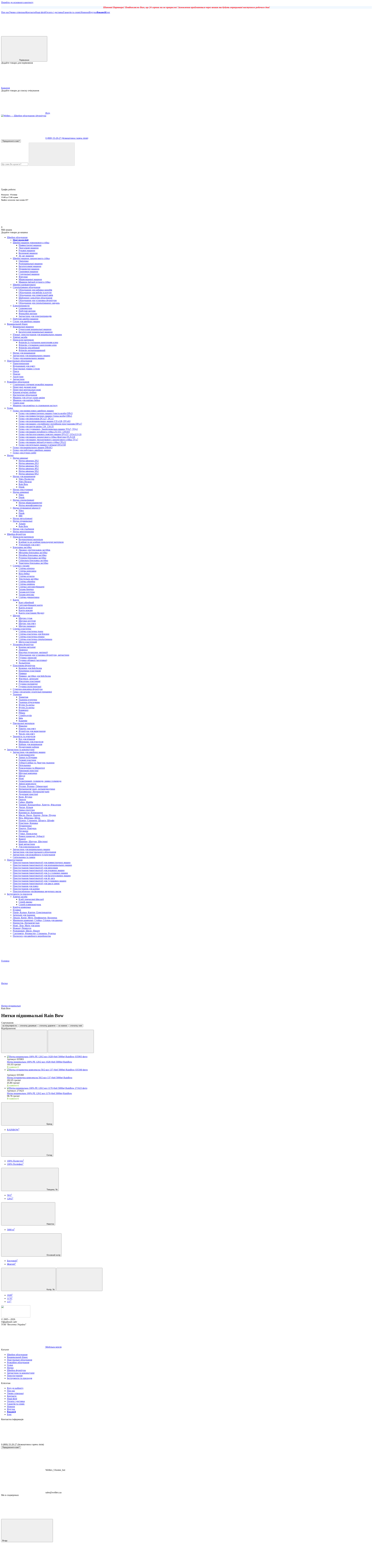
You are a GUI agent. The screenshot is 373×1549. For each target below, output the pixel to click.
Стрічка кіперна (27, 568)
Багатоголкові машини (30, 266)
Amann (22, 523)
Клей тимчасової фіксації (31, 899)
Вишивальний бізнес (17, 324)
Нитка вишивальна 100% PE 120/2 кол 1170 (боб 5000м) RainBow (39, 1093)
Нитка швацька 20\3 (29, 463)
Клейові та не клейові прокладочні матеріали (41, 542)
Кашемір (23, 720)
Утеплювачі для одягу (29, 544)
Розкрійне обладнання (18, 382)
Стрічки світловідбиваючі (31, 586)
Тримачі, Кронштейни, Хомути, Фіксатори (40, 804)
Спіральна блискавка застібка (33, 560)
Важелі (22, 839)
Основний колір (53, 1255)
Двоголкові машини (29, 248)
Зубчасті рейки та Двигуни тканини (36, 762)
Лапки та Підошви (28, 757)
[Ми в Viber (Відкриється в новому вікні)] (154, 35)
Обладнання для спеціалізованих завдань (39, 303)
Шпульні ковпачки (28, 773)
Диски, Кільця (26, 807)
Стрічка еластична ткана (31, 631)
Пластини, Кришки (28, 823)
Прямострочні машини (30, 245)
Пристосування (14, 860)
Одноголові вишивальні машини (35, 329)
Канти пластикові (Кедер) (31, 613)
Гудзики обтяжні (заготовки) (33, 660)
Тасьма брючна (26, 589)
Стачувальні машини (29, 274)
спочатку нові (76, 1026)
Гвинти (22, 799)
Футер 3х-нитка (26, 705)
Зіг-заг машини (26, 255)
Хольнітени (24, 663)
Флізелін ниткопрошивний (32, 350)
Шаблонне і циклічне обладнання (35, 298)
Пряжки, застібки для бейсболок (35, 676)
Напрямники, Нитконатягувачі (34, 791)
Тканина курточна (28, 699)
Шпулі (22, 776)
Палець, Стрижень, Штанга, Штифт (36, 820)
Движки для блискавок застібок (34, 550)
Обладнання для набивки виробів (35, 290)
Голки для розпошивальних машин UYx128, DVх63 (44, 421)
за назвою (62, 1026)
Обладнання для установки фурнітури (38, 300)
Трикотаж (23, 697)
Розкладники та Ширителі (32, 768)
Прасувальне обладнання (19, 361)
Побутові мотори (27, 311)
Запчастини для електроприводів (35, 316)
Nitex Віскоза (25, 481)
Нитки (10, 455)
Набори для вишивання (30, 744)
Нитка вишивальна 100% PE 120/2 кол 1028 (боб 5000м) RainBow (39, 1062)
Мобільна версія (53, 1347)
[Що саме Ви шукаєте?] (52, 154)
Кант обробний (26, 602)
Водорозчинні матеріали (31, 539)
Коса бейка (24, 573)
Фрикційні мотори (28, 313)
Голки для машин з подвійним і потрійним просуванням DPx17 (50, 424)
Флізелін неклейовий (29, 347)
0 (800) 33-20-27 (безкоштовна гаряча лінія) (66, 138)
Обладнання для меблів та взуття (35, 292)
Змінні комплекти (27, 783)
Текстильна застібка (28, 579)
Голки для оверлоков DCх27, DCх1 (36, 418)
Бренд (49, 1124)
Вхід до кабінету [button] (15, 1388)
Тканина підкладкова (29, 702)
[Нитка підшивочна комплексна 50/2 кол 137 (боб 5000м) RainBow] (189, 1069)
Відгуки (93, 12)
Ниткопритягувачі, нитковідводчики (37, 789)
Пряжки (23, 673)
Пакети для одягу (27, 728)
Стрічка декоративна (29, 597)
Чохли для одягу (27, 734)
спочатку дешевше (28, 1026)
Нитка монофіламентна (30, 505)
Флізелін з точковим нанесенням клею (38, 345)
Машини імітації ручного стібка (34, 282)
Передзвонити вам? (11, 141)
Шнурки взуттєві (27, 621)
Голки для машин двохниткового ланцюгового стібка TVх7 (48, 439)
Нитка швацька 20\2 (29, 460)
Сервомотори (25, 308)
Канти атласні (26, 607)
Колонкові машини (28, 253)
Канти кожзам (26, 610)
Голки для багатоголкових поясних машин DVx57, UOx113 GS (50, 434)
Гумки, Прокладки (28, 833)
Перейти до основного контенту (17, 2)
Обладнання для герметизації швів (36, 295)
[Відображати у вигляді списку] (71, 1041)
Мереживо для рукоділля (31, 741)
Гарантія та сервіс (72, 12)
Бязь (21, 718)
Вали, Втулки (25, 797)
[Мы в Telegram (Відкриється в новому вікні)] (110, 35)
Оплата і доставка (54, 12)
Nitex (21, 495)
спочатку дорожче (47, 1026)
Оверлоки (24, 261)
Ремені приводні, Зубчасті (31, 836)
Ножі (21, 778)
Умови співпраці (17, 12)
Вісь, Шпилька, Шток (29, 818)
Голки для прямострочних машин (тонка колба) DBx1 (45, 416)
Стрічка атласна (27, 576)
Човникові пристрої (28, 770)
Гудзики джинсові (28, 657)
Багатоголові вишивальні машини (36, 332)
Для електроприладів (29, 846)
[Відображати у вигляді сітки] (24, 1041)
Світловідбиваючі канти (31, 605)
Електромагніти (27, 755)
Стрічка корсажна (27, 571)
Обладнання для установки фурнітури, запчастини (44, 655)
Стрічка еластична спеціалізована (35, 639)
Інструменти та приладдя (19, 894)
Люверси (23, 649)
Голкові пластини (27, 760)
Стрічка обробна (27, 581)
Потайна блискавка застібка (32, 555)
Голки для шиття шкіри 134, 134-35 (36, 426)
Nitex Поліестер (26, 479)
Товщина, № (52, 1189)
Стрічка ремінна (27, 584)
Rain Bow (23, 484)
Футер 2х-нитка (26, 707)
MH (20, 516)
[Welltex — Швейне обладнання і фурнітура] (15, 1316)
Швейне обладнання (17, 237)
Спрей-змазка (25, 902)
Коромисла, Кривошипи (31, 812)
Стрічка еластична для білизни (34, 634)
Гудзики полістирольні (30, 686)
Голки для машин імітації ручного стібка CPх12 (42, 442)
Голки (10, 408)
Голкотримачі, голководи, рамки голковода (40, 781)
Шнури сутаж (25, 618)
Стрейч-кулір (25, 715)
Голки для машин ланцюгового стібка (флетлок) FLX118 (47, 437)
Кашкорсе (23, 710)
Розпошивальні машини (31, 263)
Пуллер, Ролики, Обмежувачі (33, 786)
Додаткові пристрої (28, 794)
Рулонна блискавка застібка (32, 558)
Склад (49, 1155)
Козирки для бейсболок (30, 668)
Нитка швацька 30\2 (29, 466)
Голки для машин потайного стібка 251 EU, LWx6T (44, 431)
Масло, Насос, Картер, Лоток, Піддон (37, 815)
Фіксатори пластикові (29, 681)
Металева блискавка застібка (33, 552)
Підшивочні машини (29, 269)
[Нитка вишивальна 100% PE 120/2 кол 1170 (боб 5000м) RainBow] (189, 1088)
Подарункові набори (29, 747)
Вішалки (23, 726)
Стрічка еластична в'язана (31, 636)
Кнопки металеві (27, 647)
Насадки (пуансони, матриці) (33, 652)
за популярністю (9, 1026)
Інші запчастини (27, 844)
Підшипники (25, 825)
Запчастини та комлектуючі (20, 749)
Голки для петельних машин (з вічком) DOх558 (42, 445)
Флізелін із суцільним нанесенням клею (38, 342)
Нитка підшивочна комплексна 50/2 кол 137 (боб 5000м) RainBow (39, 1077)
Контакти (30, 12)
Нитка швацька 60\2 (29, 474)
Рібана (22, 713)
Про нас (5, 12)
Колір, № (50, 1289)
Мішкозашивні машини (30, 279)
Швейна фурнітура (16, 534)
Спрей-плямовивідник (30, 904)
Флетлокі (23, 277)
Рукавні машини (27, 250)
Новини (85, 12)
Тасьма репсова (26, 594)
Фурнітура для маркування (32, 731)
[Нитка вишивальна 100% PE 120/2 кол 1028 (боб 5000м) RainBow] (189, 1056)
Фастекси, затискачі (28, 678)
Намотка (50, 1224)
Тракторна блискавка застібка (33, 563)
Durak (21, 487)
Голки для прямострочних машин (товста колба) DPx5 (46, 413)
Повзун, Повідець (27, 828)
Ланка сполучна (27, 810)
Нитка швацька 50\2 (29, 471)
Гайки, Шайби (26, 802)
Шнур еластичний (28, 642)
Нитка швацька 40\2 (29, 468)
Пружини (23, 831)
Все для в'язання (27, 739)
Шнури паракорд (27, 626)
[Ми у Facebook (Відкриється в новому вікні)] (23, 35)
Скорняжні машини (28, 271)
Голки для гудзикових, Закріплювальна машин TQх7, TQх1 (48, 429)
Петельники (25, 765)
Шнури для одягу (27, 623)
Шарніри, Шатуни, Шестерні (33, 841)
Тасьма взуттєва (27, 592)
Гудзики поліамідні (28, 684)
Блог (107, 12)
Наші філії (40, 12)
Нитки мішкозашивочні (30, 502)
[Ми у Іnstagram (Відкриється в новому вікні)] (67, 35)
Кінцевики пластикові (30, 671)
